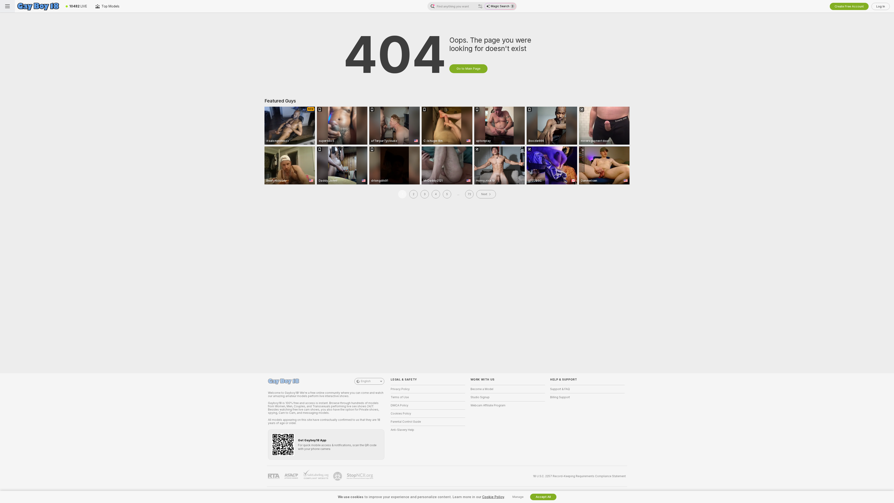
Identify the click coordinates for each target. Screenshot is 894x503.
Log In (880, 6)
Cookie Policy (493, 497)
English (366, 381)
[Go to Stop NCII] (360, 476)
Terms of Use (400, 397)
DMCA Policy (399, 405)
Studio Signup (480, 397)
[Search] (480, 6)
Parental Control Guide (406, 421)
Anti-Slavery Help (402, 430)
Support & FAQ (560, 389)
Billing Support (560, 397)
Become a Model (482, 389)
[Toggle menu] (7, 6)
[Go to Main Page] (38, 6)
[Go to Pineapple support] (338, 476)
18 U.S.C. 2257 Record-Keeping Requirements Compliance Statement (579, 476)
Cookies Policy (401, 413)
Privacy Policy (400, 389)
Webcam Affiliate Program (488, 405)
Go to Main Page (468, 68)
